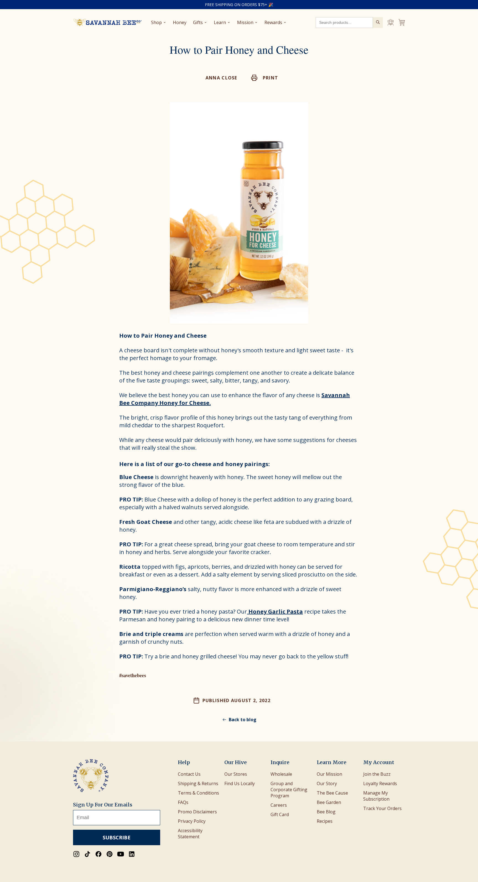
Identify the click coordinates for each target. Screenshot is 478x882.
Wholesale (281, 774)
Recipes (324, 821)
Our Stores (235, 774)
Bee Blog (326, 812)
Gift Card (280, 814)
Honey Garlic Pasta (275, 611)
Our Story (327, 783)
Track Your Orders (382, 808)
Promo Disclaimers (197, 812)
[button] (264, 78)
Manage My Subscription (376, 796)
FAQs (183, 802)
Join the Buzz (377, 774)
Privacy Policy (192, 821)
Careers (279, 805)
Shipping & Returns (198, 783)
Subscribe (117, 837)
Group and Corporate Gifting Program (289, 789)
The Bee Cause (332, 793)
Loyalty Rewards (380, 783)
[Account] (390, 22)
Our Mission (329, 774)
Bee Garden (329, 802)
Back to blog (242, 720)
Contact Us (189, 774)
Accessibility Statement (190, 833)
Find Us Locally (239, 783)
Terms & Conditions (198, 793)
